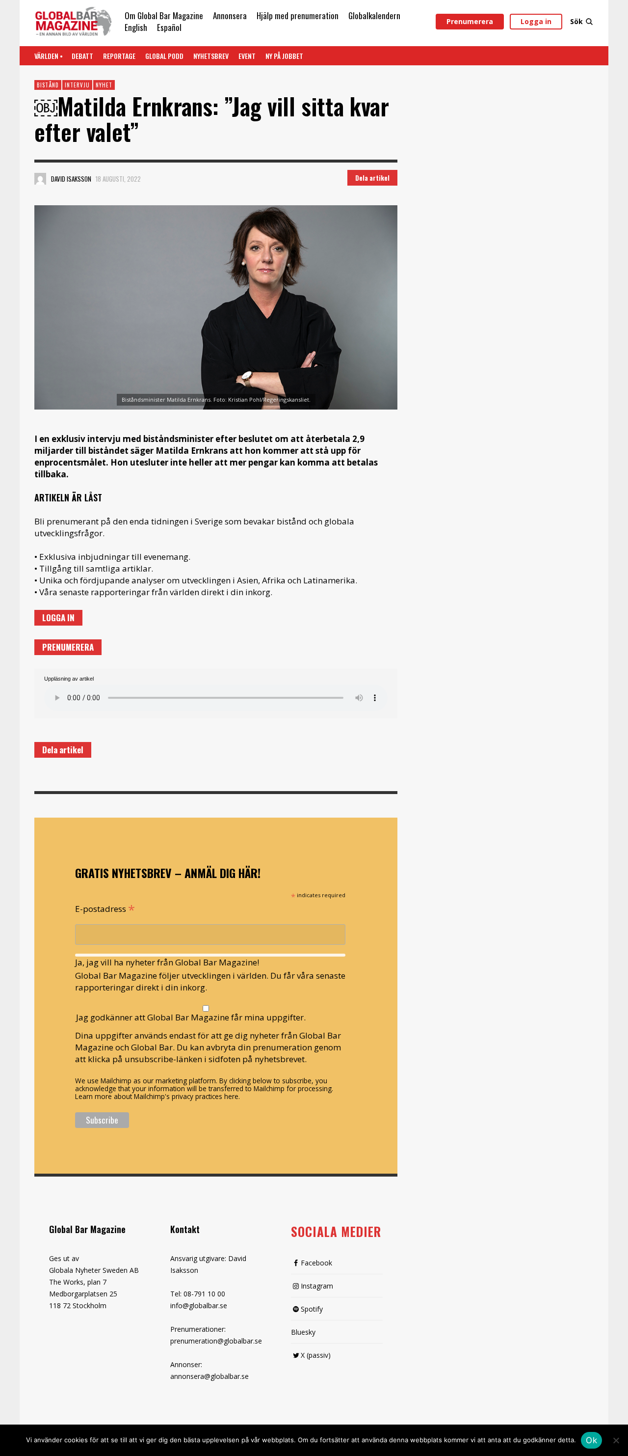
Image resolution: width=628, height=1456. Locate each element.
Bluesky (303, 1332)
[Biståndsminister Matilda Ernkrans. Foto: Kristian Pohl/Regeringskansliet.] (215, 307)
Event (247, 56)
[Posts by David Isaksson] (40, 179)
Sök (576, 21)
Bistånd (48, 85)
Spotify (312, 1309)
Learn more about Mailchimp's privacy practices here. (157, 1096)
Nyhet (104, 85)
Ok (591, 1440)
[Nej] (616, 1441)
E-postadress (105, 908)
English (136, 27)
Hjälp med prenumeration (298, 15)
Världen (46, 56)
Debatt (82, 56)
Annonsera (230, 15)
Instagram (317, 1286)
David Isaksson (71, 179)
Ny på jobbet (284, 56)
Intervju (77, 85)
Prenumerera (469, 21)
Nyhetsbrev (211, 56)
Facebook (316, 1262)
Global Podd (164, 56)
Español (169, 27)
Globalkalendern (374, 15)
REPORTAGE (119, 56)
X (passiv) (316, 1355)
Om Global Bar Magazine (164, 15)
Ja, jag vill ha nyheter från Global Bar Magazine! (167, 962)
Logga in (536, 21)
